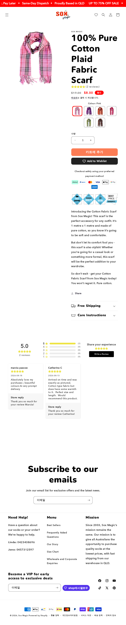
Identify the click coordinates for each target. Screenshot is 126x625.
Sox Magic (23, 615)
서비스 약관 (86, 615)
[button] (6, 14)
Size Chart (53, 551)
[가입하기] (88, 500)
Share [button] (78, 293)
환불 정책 (55, 615)
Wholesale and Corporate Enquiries (62, 561)
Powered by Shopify (38, 615)
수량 (73, 133)
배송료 (74, 98)
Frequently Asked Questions (57, 534)
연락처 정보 (111, 615)
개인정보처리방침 (70, 615)
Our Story (52, 544)
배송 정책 (98, 615)
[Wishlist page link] (96, 14)
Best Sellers (53, 525)
